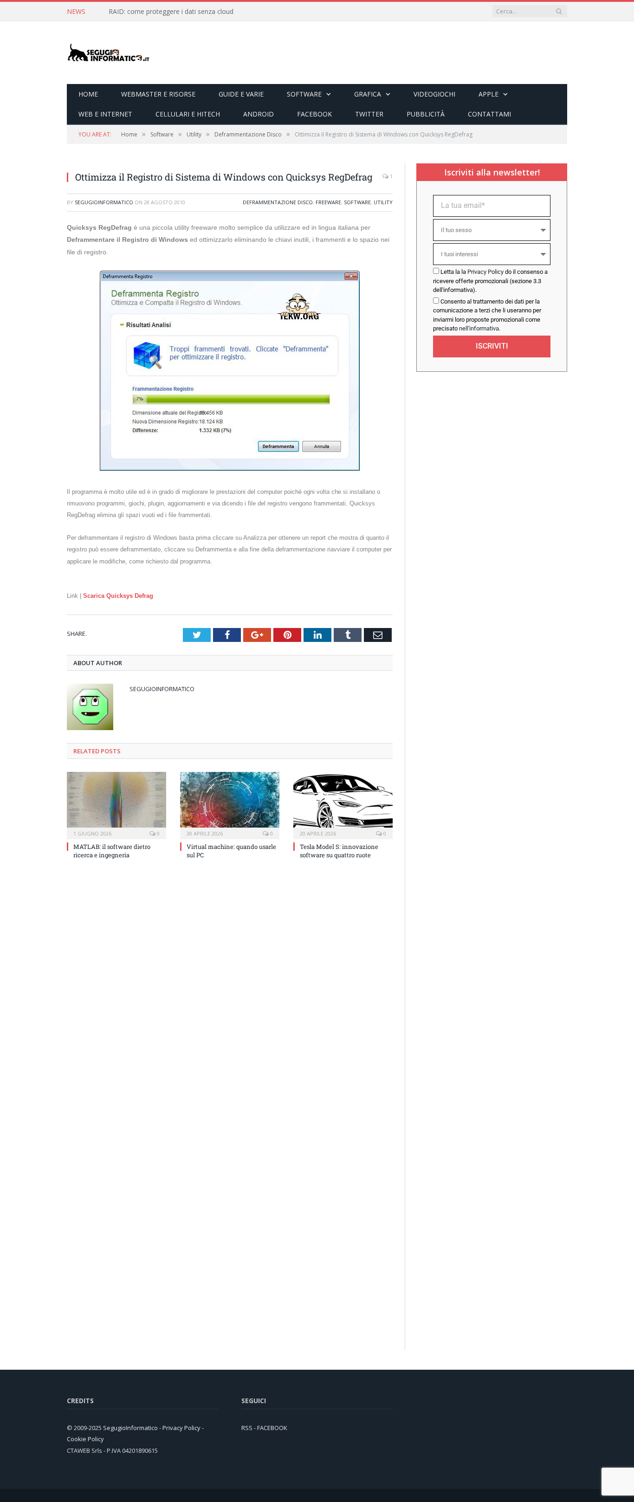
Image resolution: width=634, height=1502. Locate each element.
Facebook (314, 114)
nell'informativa (479, 328)
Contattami (489, 114)
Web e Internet (105, 114)
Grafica (367, 94)
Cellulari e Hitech (187, 114)
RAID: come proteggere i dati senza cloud (171, 11)
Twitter (369, 114)
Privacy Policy (485, 271)
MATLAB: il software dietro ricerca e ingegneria (111, 850)
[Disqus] (230, 992)
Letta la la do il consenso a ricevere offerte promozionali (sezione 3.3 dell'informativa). (490, 280)
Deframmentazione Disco (278, 202)
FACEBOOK (272, 1428)
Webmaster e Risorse (158, 94)
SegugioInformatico (104, 202)
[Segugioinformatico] (108, 53)
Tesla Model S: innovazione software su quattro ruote (339, 850)
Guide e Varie (241, 94)
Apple (488, 94)
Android (258, 114)
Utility (383, 202)
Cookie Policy (85, 1439)
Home (88, 94)
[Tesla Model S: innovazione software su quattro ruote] (343, 804)
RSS (246, 1428)
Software (304, 94)
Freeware (328, 202)
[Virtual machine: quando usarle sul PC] (229, 804)
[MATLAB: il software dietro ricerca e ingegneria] (116, 804)
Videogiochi (434, 94)
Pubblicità (426, 114)
